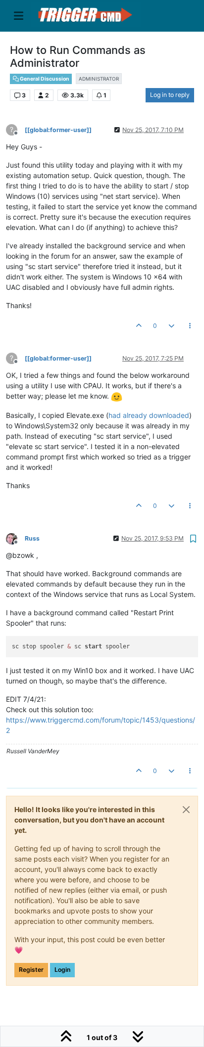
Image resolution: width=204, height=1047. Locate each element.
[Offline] (15, 538)
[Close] (186, 809)
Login (62, 969)
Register (31, 969)
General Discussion (44, 79)
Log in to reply (170, 94)
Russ (32, 538)
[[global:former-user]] (58, 130)
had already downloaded (148, 415)
